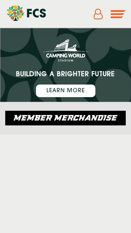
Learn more (65, 91)
